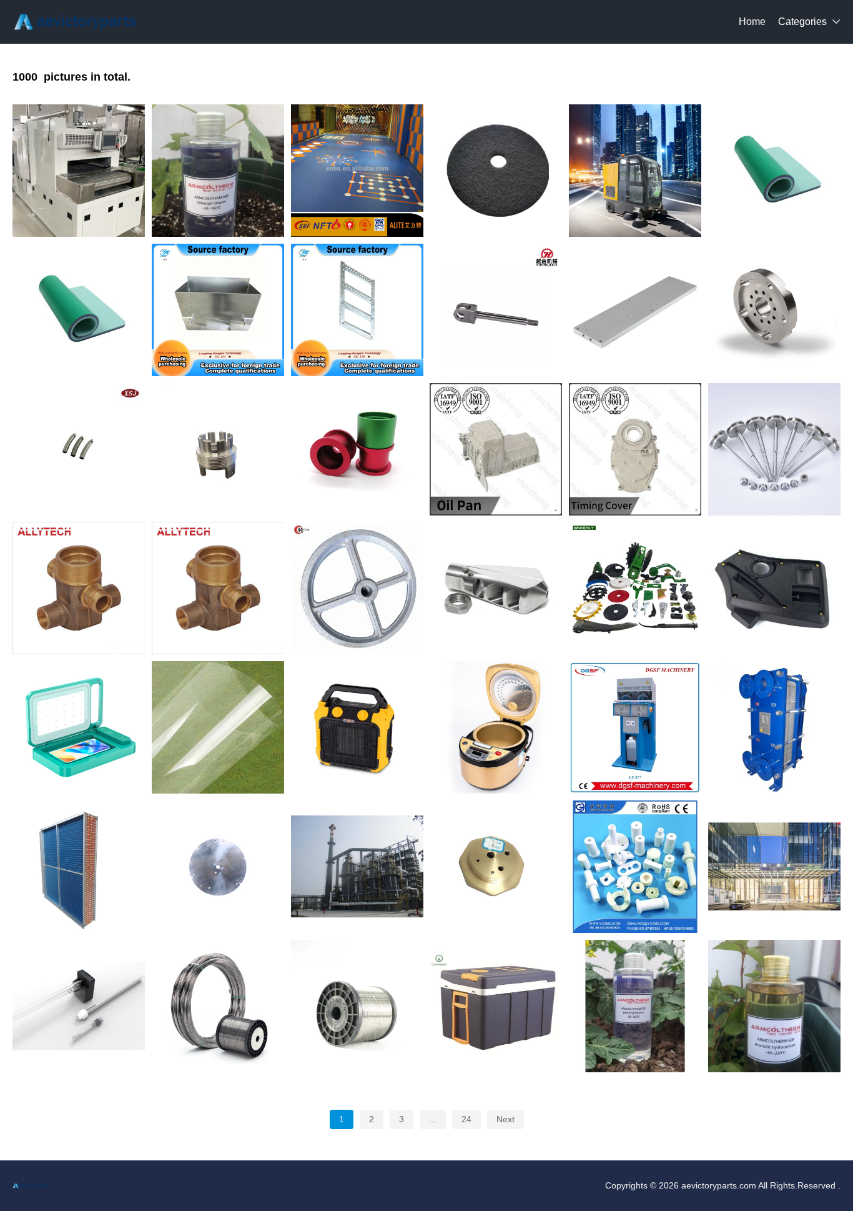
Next (505, 1119)
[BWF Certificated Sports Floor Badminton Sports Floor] (774, 170)
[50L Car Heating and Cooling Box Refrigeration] (496, 1006)
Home (752, 21)
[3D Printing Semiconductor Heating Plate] (218, 866)
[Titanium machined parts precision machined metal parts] (496, 588)
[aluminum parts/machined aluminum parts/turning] (218, 449)
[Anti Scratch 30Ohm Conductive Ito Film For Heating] (218, 727)
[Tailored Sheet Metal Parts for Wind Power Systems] (357, 310)
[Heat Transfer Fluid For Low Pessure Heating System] (774, 1006)
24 (466, 1119)
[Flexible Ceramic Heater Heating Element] (635, 866)
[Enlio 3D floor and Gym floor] (357, 170)
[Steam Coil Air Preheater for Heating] (78, 866)
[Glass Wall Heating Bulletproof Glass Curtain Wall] (774, 866)
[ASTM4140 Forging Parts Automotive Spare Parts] (357, 588)
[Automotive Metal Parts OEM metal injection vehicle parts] (774, 310)
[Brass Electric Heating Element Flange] (496, 866)
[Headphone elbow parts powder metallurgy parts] (78, 449)
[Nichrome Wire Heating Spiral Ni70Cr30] (218, 1006)
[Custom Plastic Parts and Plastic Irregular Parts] (774, 588)
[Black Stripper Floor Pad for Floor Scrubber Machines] (496, 170)
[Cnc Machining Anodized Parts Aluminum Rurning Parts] (357, 449)
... (432, 1119)
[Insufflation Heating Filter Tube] (78, 1006)
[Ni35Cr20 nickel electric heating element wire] (357, 1006)
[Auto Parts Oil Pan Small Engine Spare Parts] (496, 449)
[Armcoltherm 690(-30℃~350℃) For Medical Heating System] (635, 1006)
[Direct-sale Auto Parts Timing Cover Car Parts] (635, 449)
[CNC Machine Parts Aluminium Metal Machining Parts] (635, 310)
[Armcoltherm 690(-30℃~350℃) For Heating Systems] (218, 170)
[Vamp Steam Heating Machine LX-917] (635, 727)
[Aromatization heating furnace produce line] (357, 866)
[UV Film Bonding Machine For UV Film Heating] (78, 727)
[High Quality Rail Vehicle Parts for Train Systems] (496, 310)
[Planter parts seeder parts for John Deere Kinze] (635, 588)
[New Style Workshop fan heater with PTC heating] (357, 727)
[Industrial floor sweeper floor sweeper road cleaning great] (635, 170)
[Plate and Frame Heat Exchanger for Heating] (774, 727)
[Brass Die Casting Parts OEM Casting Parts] (78, 588)
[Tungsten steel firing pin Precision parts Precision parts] (774, 449)
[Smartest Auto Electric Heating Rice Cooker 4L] (496, 727)
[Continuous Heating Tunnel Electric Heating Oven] (78, 170)
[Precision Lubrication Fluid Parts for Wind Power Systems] (218, 310)
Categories (802, 21)
